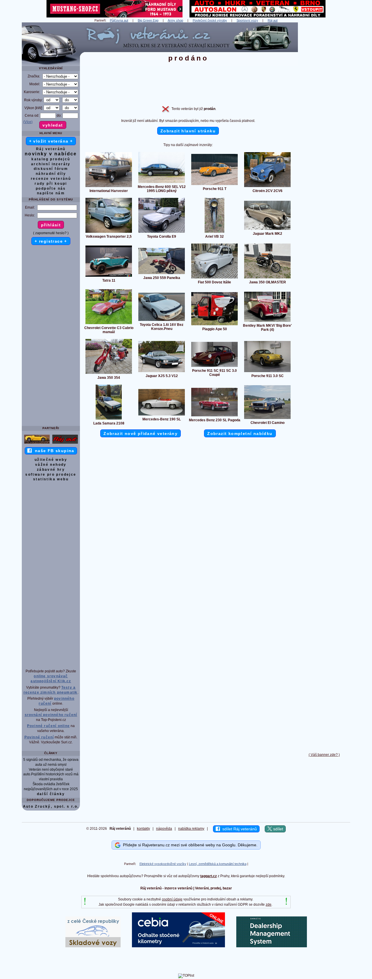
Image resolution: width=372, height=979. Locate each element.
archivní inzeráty (51, 164)
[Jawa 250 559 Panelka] (161, 274)
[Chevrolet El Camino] (267, 419)
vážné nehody (51, 465)
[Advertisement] (324, 109)
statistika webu (51, 479)
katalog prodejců (50, 159)
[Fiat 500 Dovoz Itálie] (214, 278)
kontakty (143, 829)
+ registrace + (51, 241)
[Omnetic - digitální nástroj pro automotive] (271, 946)
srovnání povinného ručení (51, 715)
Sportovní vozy (247, 20)
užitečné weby (51, 460)
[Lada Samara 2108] (109, 419)
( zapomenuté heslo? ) (51, 233)
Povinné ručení (39, 737)
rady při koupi (51, 184)
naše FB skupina (53, 450)
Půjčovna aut (119, 20)
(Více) (28, 122)
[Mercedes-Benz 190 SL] (161, 415)
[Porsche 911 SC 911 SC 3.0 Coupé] (214, 367)
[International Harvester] (109, 187)
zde (268, 904)
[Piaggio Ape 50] (214, 325)
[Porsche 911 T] (214, 185)
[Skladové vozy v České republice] (93, 946)
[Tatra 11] (109, 276)
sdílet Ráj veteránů (238, 829)
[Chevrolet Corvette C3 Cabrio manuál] (109, 324)
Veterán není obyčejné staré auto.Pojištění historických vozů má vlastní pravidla (50, 774)
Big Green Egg (148, 20)
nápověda (164, 829)
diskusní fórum (51, 169)
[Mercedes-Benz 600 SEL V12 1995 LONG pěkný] (161, 183)
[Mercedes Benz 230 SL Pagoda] (214, 416)
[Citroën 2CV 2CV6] (267, 187)
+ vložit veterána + (51, 141)
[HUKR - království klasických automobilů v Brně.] (257, 16)
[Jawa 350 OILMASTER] (267, 278)
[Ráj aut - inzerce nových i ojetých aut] (65, 443)
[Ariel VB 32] (214, 232)
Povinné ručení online (48, 726)
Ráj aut (273, 20)
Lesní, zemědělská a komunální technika (217, 864)
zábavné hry (51, 470)
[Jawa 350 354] (109, 374)
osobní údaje (172, 899)
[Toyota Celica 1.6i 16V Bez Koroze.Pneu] (161, 321)
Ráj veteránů (51, 149)
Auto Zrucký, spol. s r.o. (51, 806)
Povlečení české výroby (210, 20)
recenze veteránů (51, 179)
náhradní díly (51, 174)
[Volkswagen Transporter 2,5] (109, 232)
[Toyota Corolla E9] (161, 232)
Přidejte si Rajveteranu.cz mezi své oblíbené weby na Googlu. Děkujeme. (189, 845)
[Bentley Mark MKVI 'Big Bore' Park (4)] (267, 321)
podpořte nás (51, 188)
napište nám (51, 193)
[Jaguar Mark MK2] (267, 230)
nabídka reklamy (191, 829)
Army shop (175, 20)
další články (51, 794)
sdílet (277, 829)
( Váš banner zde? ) (324, 755)
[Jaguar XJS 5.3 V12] (161, 372)
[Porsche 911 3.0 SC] (267, 372)
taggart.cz (208, 876)
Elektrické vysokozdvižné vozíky (163, 864)
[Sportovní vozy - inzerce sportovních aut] (37, 443)
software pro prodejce (50, 474)
